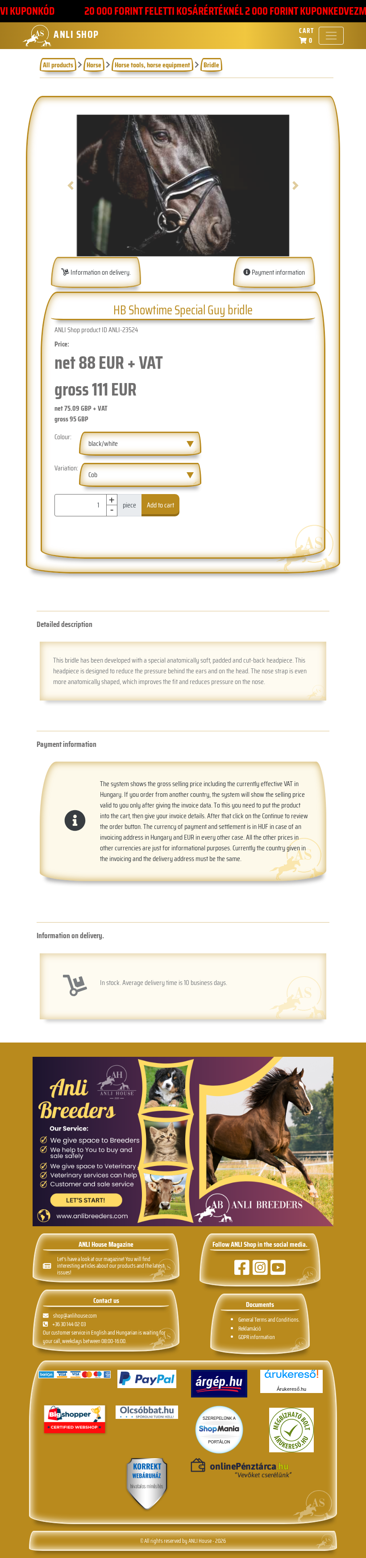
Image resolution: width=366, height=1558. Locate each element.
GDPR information (256, 1337)
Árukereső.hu (291, 1389)
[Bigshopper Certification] (74, 1420)
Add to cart (160, 505)
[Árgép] (219, 1383)
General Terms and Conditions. (268, 1319)
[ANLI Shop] (147, 1485)
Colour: (62, 437)
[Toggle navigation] (331, 36)
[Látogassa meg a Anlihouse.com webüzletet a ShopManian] (219, 1429)
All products (58, 64)
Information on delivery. (100, 272)
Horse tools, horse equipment (152, 64)
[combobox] (140, 444)
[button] (71, 185)
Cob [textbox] (92, 474)
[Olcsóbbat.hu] (147, 1412)
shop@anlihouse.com (75, 1315)
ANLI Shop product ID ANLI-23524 (96, 330)
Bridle (211, 64)
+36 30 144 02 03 (69, 1324)
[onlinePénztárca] (219, 1468)
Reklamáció (249, 1328)
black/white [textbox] (103, 443)
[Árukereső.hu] (291, 1377)
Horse (94, 64)
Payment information (277, 272)
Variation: (66, 468)
